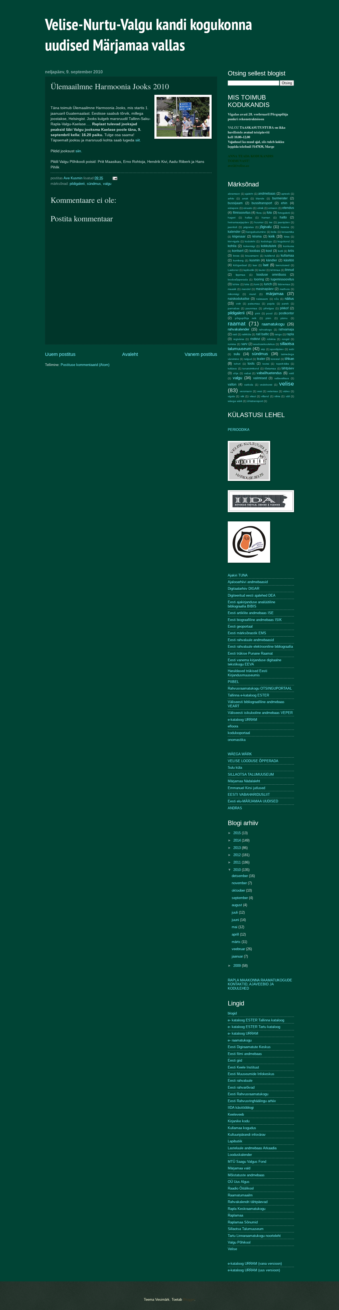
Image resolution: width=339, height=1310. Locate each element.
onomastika (237, 740)
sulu (237, 354)
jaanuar (238, 956)
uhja (235, 373)
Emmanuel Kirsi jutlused (246, 788)
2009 (237, 966)
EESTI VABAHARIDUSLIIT (249, 795)
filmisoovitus (242, 212)
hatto (283, 217)
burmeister (280, 198)
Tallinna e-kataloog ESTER (248, 695)
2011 (237, 862)
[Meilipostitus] (114, 178)
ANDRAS (235, 808)
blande (260, 198)
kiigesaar (239, 236)
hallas (248, 217)
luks (246, 284)
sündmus (94, 184)
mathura (285, 289)
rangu (278, 334)
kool (269, 250)
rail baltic (262, 334)
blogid (232, 1013)
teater (261, 358)
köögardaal (240, 265)
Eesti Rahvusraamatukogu (248, 1094)
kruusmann (252, 255)
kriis (291, 250)
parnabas (233, 308)
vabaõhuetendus (269, 373)
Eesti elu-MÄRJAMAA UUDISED (253, 801)
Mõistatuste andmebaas (246, 1175)
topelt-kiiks (282, 363)
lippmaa (240, 274)
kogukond (284, 241)
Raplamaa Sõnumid (243, 1222)
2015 (237, 833)
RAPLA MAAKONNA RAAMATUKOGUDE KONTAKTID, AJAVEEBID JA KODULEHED (260, 984)
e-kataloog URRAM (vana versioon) (255, 1264)
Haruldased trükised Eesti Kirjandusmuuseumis (247, 673)
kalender (234, 231)
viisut (253, 396)
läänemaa (284, 284)
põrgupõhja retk (246, 318)
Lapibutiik (235, 1141)
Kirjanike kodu (238, 1121)
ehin (284, 203)
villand (265, 396)
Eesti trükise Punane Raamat (250, 653)
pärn (268, 318)
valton (232, 384)
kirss (286, 236)
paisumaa (254, 303)
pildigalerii (77, 184)
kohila (232, 246)
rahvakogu (265, 329)
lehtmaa (275, 270)
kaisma (285, 227)
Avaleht (130, 354)
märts (237, 942)
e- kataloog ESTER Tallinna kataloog (256, 1020)
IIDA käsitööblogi (241, 1108)
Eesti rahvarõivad (241, 1087)
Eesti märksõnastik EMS (247, 633)
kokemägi (249, 246)
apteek (285, 193)
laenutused (282, 265)
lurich (268, 284)
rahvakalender (238, 329)
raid (235, 334)
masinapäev (265, 288)
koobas (254, 250)
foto (269, 212)
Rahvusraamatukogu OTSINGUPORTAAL (260, 688)
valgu (107, 184)
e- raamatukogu (240, 1040)
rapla (290, 334)
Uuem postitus (60, 354)
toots (251, 363)
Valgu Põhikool (239, 1242)
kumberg (238, 260)
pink (257, 313)
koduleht (250, 241)
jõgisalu (265, 227)
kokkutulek (268, 246)
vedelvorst (266, 384)
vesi (259, 391)
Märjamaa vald (239, 1168)
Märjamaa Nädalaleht (244, 781)
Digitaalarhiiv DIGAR (243, 589)
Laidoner (233, 270)
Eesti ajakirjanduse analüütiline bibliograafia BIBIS (251, 604)
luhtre (236, 284)
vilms (277, 396)
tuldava (232, 368)
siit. (138, 140)
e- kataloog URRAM (243, 1033)
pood (269, 313)
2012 (237, 855)
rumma (232, 344)
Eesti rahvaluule (240, 1081)
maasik (232, 289)
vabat (247, 373)
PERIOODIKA (238, 430)
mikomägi (233, 294)
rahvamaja (286, 329)
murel (252, 294)
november (240, 883)
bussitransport (262, 203)
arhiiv (231, 198)
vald (291, 373)
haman (266, 217)
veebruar (239, 949)
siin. (78, 151)
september (240, 898)
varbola (248, 384)
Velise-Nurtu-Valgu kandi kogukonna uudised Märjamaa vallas (148, 34)
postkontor (286, 313)
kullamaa (287, 255)
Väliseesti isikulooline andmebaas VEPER (260, 713)
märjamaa (274, 293)
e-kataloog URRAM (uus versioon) (254, 1270)
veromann (246, 391)
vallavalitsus (281, 378)
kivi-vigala (233, 241)
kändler (271, 260)
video (286, 391)
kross (236, 255)
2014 (237, 840)
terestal (275, 358)
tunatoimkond (250, 368)
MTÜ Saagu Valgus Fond (247, 1162)
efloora (233, 726)
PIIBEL (233, 682)
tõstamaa (270, 368)
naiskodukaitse (238, 298)
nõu (276, 298)
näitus (289, 299)
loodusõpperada (238, 279)
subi (291, 349)
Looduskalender (240, 1155)
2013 (237, 848)
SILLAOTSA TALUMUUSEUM (251, 774)
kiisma (257, 236)
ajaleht (249, 193)
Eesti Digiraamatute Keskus (249, 1047)
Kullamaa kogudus (242, 1128)
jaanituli (232, 227)
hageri (231, 217)
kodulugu (266, 241)
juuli (235, 912)
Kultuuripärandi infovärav (247, 1135)
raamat (237, 323)
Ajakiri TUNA (238, 575)
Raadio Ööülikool (241, 1188)
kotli (280, 250)
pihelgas (269, 308)
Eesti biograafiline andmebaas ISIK (255, 620)
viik (242, 396)
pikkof (284, 308)
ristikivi (255, 339)
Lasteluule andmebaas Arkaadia (252, 1148)
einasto (247, 208)
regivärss (238, 339)
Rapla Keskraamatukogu (246, 1209)
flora (259, 212)
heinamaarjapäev (238, 222)
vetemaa (272, 391)
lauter (262, 270)
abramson (234, 193)
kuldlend (270, 255)
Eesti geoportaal (240, 626)
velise (286, 384)
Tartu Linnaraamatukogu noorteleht (254, 1236)
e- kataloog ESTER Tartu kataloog (254, 1027)
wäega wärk (235, 401)
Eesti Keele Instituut (243, 1067)
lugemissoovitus (282, 279)
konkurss (288, 246)
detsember (240, 876)
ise (271, 222)
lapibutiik (248, 270)
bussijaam (235, 203)
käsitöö (289, 260)
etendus (288, 207)
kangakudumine (256, 231)
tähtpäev (288, 368)
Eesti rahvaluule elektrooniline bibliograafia (260, 647)
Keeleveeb (236, 1114)
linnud (289, 269)
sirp (263, 349)
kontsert (237, 250)
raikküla (246, 334)
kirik (272, 236)
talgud (248, 358)
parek (285, 303)
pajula (271, 303)
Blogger (188, 1300)
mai (235, 927)
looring (259, 279)
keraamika (288, 231)
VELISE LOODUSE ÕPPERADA (253, 761)
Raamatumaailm (240, 1195)
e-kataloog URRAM (242, 720)
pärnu (284, 318)
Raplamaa (235, 1215)
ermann (273, 208)
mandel (246, 289)
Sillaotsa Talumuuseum (246, 1229)
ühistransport (255, 401)
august (237, 905)
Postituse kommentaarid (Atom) (85, 365)
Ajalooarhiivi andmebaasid (248, 582)
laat (266, 265)
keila (273, 231)
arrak (245, 198)
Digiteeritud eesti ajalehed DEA (251, 595)
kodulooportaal (239, 733)
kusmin (254, 260)
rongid (285, 339)
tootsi (265, 363)
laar (255, 265)
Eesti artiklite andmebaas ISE (251, 613)
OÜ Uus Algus (238, 1182)
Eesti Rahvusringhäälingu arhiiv (252, 1101)
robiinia (271, 339)
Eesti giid (235, 1060)
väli (288, 396)
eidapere (233, 208)
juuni (236, 920)
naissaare (262, 298)
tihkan (289, 359)
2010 (237, 870)
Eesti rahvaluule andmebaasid (251, 640)
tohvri (237, 363)
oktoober (239, 890)
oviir (238, 303)
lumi (256, 284)
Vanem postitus (201, 354)
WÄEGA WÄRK (240, 754)
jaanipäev (284, 222)
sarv (244, 344)
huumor (259, 222)
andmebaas (266, 193)
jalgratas (248, 227)
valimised (260, 378)
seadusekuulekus (264, 344)
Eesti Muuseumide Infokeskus (251, 1074)
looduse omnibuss (271, 274)
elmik (260, 208)
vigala (231, 396)
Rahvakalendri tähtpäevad (247, 1202)
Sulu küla (235, 768)
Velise (232, 1249)
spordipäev (277, 349)
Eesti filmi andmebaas (245, 1054)
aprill (236, 934)
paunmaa (251, 308)
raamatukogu (273, 324)
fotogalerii (284, 212)
